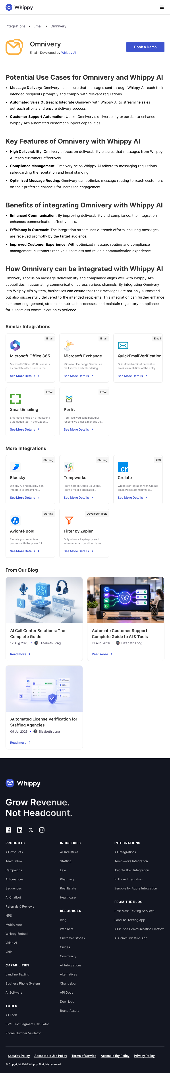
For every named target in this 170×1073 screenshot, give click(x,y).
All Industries (69, 852)
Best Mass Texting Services (134, 911)
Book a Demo (145, 47)
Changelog (68, 983)
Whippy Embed (17, 933)
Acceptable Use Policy (50, 1056)
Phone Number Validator (23, 1033)
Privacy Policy (144, 1056)
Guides (65, 947)
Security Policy (19, 1056)
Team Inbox (14, 861)
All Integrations (70, 965)
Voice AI (11, 943)
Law (63, 870)
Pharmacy (67, 879)
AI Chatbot (13, 897)
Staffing (65, 861)
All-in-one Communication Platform (139, 929)
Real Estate (68, 888)
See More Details (22, 376)
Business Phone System (23, 983)
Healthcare (68, 897)
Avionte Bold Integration (131, 870)
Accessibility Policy (115, 1056)
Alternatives (68, 974)
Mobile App (14, 924)
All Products (14, 852)
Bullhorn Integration (128, 879)
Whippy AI (68, 52)
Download (67, 1001)
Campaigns (14, 870)
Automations (14, 879)
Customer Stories (72, 938)
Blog (63, 920)
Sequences (14, 888)
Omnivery (58, 26)
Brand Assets (69, 1010)
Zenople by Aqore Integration (135, 888)
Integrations (15, 26)
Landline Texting (17, 974)
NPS (9, 915)
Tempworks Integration (131, 861)
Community (68, 956)
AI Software (14, 992)
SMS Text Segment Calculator (27, 1024)
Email (37, 26)
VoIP (9, 952)
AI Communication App (130, 938)
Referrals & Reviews (20, 906)
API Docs (66, 992)
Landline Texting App (129, 920)
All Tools (11, 1015)
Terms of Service (83, 1056)
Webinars (66, 929)
